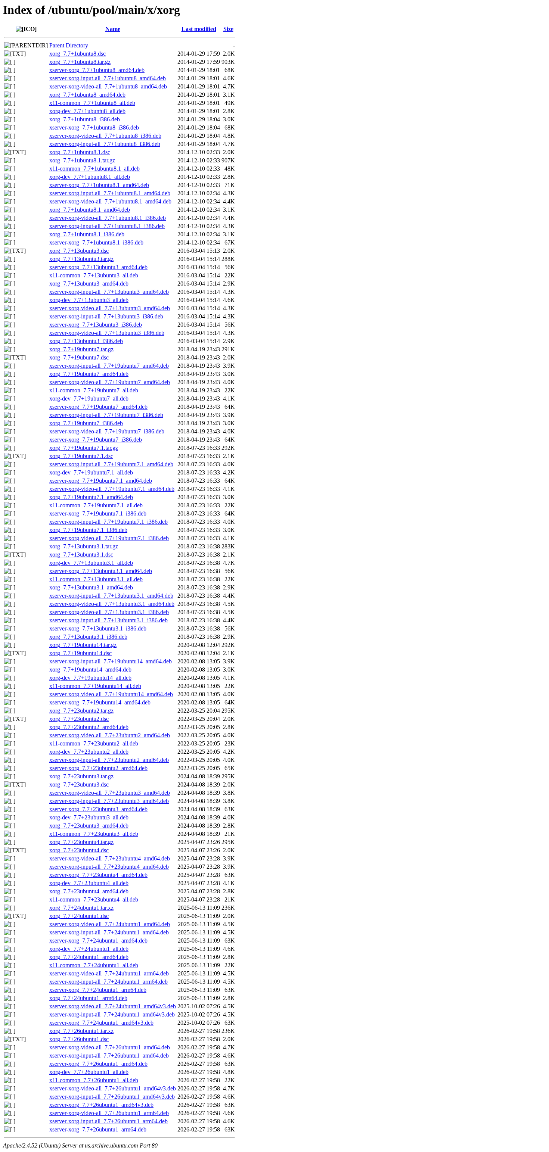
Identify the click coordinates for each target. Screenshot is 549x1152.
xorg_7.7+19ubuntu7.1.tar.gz (83, 448)
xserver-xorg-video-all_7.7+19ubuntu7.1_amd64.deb (111, 489)
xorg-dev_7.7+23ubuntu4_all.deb (88, 883)
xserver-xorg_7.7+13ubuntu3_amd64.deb (98, 267)
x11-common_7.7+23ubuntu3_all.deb (93, 834)
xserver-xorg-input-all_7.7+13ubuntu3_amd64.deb (109, 292)
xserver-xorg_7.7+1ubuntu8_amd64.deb (97, 70)
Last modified (199, 29)
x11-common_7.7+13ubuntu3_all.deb (93, 275)
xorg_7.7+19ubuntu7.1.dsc (81, 456)
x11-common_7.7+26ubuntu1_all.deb (93, 1080)
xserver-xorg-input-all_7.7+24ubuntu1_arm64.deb (108, 981)
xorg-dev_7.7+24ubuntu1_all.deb (88, 949)
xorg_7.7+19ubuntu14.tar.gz (83, 645)
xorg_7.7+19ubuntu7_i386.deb (86, 423)
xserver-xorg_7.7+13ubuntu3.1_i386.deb (97, 628)
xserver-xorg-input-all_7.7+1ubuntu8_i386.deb (104, 144)
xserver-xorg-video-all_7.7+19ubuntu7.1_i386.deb (109, 538)
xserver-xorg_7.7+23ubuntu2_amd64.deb (98, 768)
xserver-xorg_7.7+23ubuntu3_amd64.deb (98, 809)
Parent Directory (68, 45)
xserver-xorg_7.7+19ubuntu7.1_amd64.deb (100, 480)
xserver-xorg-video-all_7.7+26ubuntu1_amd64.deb (109, 1047)
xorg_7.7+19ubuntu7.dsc (79, 357)
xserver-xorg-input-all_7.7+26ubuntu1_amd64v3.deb (112, 1096)
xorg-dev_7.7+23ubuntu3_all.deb (88, 817)
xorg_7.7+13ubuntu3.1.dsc (81, 554)
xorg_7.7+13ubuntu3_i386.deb (86, 341)
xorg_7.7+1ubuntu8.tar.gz (80, 62)
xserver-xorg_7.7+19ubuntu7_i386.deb (95, 439)
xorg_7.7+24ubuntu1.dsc (79, 916)
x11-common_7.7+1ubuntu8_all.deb (92, 103)
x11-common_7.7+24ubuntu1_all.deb (93, 965)
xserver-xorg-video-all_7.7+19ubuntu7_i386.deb (106, 431)
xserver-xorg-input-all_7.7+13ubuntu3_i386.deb (106, 316)
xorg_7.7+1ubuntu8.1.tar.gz (82, 160)
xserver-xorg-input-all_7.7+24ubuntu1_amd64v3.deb (112, 1014)
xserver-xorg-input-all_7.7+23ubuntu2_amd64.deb (109, 760)
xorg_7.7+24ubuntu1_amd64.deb (88, 957)
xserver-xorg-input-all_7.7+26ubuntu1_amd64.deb (109, 1055)
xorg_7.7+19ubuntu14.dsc (80, 653)
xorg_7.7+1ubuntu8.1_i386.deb (86, 234)
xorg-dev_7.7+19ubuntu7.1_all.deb (91, 472)
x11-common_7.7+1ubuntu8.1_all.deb (94, 168)
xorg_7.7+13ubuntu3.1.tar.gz (83, 546)
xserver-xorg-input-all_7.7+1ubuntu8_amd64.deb (107, 78)
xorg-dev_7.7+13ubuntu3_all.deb (88, 300)
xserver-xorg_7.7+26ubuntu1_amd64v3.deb (101, 1105)
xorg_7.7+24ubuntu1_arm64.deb (88, 998)
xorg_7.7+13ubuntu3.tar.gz (81, 259)
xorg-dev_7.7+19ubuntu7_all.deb (88, 398)
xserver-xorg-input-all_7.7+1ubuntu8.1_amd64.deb (109, 193)
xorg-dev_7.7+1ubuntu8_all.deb (87, 111)
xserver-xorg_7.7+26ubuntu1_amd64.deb (98, 1064)
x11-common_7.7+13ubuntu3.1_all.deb (96, 579)
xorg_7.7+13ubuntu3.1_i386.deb (88, 636)
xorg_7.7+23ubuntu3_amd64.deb (88, 825)
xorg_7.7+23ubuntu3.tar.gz (81, 776)
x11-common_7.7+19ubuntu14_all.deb (95, 686)
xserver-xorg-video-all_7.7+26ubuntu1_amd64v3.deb (112, 1088)
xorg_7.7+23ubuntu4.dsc (79, 850)
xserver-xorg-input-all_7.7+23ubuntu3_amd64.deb (109, 801)
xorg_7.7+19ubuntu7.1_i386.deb (88, 530)
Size (228, 29)
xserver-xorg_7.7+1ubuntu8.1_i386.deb (96, 242)
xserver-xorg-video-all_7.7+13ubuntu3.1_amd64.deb (111, 604)
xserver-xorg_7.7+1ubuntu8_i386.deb (94, 127)
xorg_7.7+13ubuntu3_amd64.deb (88, 283)
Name (112, 29)
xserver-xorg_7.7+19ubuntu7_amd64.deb (98, 407)
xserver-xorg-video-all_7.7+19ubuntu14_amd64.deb (111, 694)
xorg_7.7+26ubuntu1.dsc (79, 1039)
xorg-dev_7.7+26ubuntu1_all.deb (88, 1072)
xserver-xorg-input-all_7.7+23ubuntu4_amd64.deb (109, 866)
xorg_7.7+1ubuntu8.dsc (77, 53)
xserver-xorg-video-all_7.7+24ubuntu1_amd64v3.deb (112, 1006)
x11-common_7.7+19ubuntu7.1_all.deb (96, 505)
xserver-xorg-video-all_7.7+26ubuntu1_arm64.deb (109, 1113)
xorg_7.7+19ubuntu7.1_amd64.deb (91, 497)
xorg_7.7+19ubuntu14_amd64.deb (90, 669)
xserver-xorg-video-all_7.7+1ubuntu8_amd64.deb (108, 86)
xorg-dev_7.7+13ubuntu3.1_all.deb (91, 563)
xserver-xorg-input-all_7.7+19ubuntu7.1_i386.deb (108, 522)
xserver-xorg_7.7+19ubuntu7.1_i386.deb (97, 513)
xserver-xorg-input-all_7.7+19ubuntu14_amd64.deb (110, 661)
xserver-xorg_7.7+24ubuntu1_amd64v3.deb (101, 1022)
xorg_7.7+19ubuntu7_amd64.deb (88, 374)
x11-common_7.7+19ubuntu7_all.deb (93, 390)
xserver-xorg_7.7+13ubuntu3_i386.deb (95, 324)
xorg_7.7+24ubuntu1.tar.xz (81, 908)
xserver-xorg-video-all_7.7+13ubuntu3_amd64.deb (109, 308)
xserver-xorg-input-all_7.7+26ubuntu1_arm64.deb (108, 1121)
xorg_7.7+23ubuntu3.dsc (79, 784)
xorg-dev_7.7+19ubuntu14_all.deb (90, 678)
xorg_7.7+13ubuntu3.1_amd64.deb (91, 587)
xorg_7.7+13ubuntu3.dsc (79, 250)
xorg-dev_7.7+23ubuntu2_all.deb (88, 751)
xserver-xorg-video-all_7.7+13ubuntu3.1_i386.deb (109, 612)
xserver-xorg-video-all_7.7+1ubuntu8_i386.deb (105, 136)
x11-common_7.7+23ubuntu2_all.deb (93, 743)
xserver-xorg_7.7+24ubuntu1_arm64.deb (97, 990)
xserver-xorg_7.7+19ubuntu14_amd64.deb (100, 702)
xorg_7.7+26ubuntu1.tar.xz (81, 1031)
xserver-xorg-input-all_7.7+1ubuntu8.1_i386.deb (107, 226)
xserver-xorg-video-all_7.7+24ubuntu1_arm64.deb (109, 973)
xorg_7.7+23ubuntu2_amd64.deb (88, 727)
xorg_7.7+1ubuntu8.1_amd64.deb (89, 209)
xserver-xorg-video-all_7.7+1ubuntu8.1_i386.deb (107, 218)
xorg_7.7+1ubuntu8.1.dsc (79, 152)
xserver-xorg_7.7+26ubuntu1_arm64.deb (97, 1129)
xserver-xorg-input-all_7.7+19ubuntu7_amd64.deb (109, 365)
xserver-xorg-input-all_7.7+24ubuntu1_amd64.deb (109, 932)
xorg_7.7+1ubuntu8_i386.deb (84, 119)
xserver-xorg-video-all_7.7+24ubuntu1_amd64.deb (109, 924)
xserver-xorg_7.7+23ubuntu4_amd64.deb (98, 875)
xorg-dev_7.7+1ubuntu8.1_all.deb (89, 177)
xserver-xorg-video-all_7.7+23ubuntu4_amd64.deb (109, 858)
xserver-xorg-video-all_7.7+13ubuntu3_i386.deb (106, 333)
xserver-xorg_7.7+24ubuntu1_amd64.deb (98, 940)
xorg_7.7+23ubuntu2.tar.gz (81, 710)
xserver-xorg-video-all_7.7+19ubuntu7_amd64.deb (109, 382)
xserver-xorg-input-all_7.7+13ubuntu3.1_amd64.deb (111, 595)
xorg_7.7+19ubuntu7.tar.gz (81, 349)
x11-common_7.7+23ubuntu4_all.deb (93, 899)
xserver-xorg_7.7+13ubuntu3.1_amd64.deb (100, 571)
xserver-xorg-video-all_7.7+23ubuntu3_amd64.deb (109, 793)
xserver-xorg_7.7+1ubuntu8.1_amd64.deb (99, 185)
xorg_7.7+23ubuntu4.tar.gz (81, 842)
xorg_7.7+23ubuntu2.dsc (79, 719)
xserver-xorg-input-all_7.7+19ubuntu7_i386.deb (106, 415)
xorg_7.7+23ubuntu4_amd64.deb (88, 891)
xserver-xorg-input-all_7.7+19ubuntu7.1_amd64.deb (111, 464)
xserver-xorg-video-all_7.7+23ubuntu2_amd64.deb (109, 735)
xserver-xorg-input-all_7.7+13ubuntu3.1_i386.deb (108, 620)
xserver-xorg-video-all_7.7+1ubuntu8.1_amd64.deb (110, 201)
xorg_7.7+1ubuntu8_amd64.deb (87, 94)
